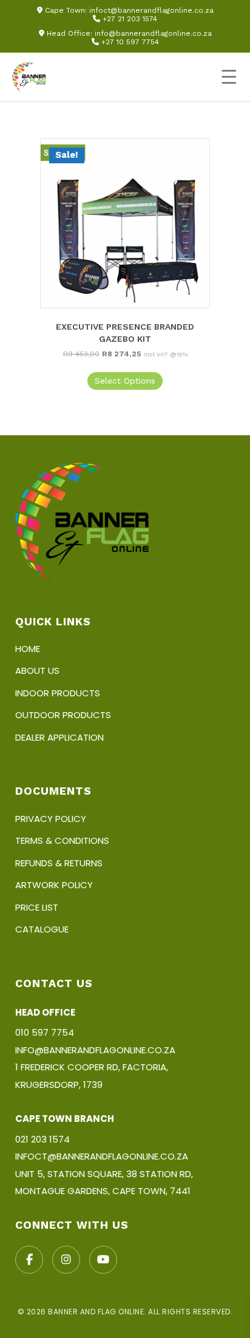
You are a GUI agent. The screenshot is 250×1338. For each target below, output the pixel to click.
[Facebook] (29, 1260)
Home (27, 648)
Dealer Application (59, 737)
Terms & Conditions (62, 840)
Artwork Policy (54, 884)
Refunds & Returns (59, 863)
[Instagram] (66, 1260)
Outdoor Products (63, 714)
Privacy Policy (50, 818)
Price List (36, 907)
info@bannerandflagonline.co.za (153, 33)
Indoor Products (57, 693)
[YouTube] (103, 1260)
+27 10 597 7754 (130, 42)
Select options (125, 380)
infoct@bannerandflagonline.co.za (151, 10)
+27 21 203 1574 (130, 19)
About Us (37, 670)
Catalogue (42, 929)
